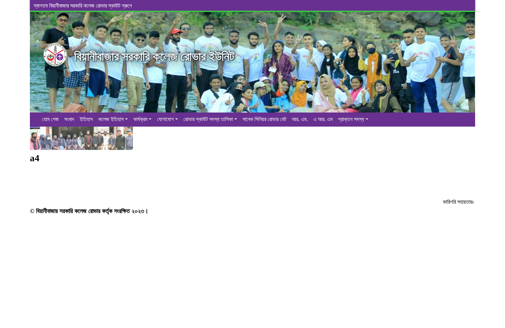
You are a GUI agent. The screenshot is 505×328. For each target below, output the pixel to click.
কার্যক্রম (140, 119)
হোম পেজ (50, 119)
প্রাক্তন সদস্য (351, 119)
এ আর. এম (323, 119)
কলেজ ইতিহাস (111, 119)
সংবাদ (69, 119)
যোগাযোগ (165, 119)
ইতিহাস (86, 119)
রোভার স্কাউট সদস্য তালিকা (208, 119)
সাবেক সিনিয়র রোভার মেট (264, 119)
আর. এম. (300, 119)
